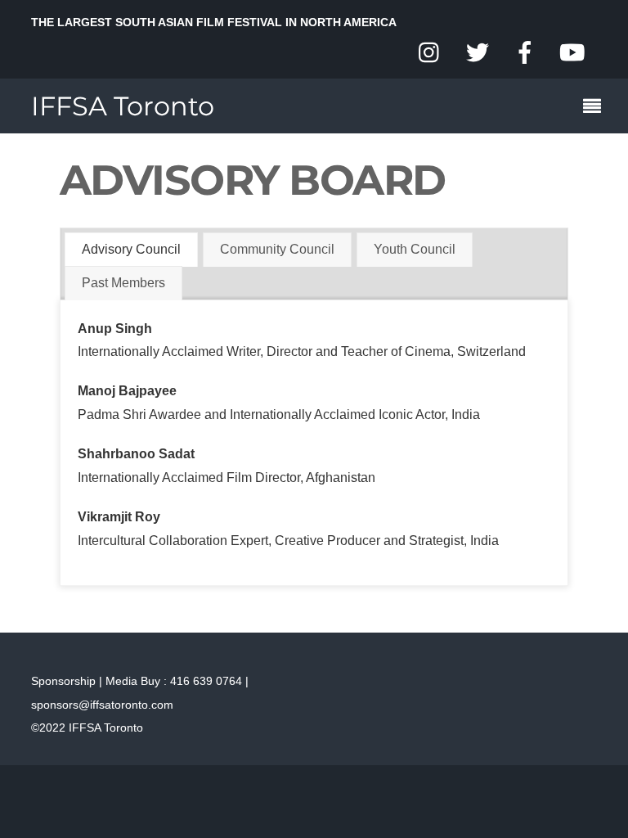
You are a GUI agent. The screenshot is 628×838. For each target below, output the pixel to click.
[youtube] (572, 54)
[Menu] (596, 108)
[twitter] (477, 54)
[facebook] (525, 54)
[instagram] (430, 54)
